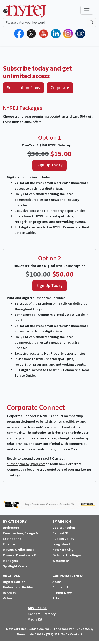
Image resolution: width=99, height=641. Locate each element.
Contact (76, 634)
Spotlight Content (17, 566)
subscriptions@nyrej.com (26, 464)
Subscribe (59, 598)
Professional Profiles (18, 587)
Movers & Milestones (18, 549)
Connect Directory (42, 614)
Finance (9, 544)
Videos (8, 598)
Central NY (60, 533)
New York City (62, 549)
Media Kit (35, 619)
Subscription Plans (23, 88)
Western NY (61, 560)
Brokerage (11, 527)
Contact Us (60, 587)
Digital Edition (14, 581)
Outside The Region (67, 555)
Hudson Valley (63, 538)
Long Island (61, 544)
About (57, 581)
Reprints (9, 592)
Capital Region (63, 527)
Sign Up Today (49, 165)
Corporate (60, 88)
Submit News (62, 592)
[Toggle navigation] (86, 10)
